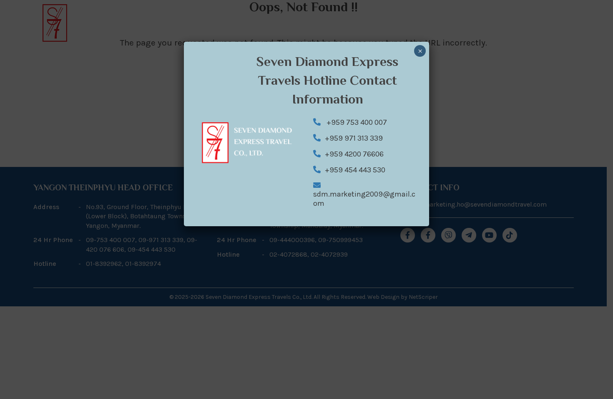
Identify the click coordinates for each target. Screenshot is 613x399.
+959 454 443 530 (355, 169)
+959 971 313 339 (354, 138)
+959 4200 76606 (354, 154)
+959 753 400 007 (356, 122)
